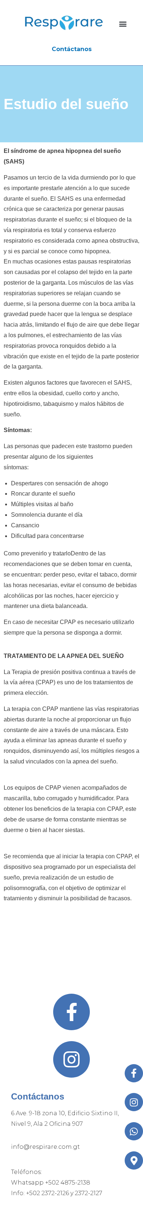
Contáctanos (72, 49)
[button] (123, 24)
